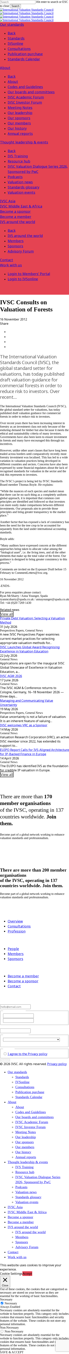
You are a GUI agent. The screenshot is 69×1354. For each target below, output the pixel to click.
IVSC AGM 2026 (11, 676)
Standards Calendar (24, 59)
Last (37, 1020)
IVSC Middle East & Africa (21, 206)
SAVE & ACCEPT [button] (12, 1352)
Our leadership (20, 112)
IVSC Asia (7, 201)
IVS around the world (17, 221)
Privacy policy (57, 1064)
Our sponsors (19, 118)
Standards (16, 38)
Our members (19, 123)
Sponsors (15, 246)
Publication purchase (25, 54)
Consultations (19, 48)
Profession (16, 931)
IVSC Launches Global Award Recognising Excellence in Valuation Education (30, 649)
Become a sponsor (15, 211)
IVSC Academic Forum (26, 97)
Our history (17, 128)
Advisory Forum (21, 251)
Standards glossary (23, 187)
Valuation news (20, 182)
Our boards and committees (31, 92)
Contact (6, 260)
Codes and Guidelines (25, 86)
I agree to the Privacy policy (27, 1054)
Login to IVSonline (23, 279)
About (5, 67)
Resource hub (19, 161)
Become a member (15, 216)
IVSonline (15, 43)
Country (8, 1043)
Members (16, 241)
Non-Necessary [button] (9, 1327)
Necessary (11, 1303)
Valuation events (21, 192)
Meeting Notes (20, 107)
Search (15, 6)
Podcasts (15, 176)
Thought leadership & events (24, 142)
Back (12, 33)
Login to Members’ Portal (29, 273)
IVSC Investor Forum (25, 102)
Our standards (12, 24)
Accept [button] (27, 1273)
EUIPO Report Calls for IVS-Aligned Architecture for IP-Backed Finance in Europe (34, 752)
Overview (15, 921)
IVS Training (18, 156)
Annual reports (20, 133)
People (13, 948)
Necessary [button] (6, 1299)
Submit (5, 1060)
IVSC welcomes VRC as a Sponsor (23, 725)
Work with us (11, 265)
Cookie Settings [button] (11, 1273)
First (37, 1015)
